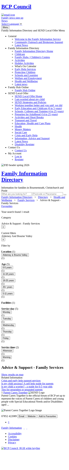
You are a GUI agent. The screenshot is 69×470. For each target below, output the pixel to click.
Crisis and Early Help (26, 135)
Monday (6, 312)
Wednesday (8, 325)
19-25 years (8, 280)
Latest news (21, 84)
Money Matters (23, 129)
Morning (6, 357)
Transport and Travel (26, 120)
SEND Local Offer (36, 119)
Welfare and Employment (28, 78)
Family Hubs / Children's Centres (32, 57)
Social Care (21, 132)
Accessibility (15, 433)
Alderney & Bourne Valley (15, 255)
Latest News (21, 45)
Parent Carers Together (15, 392)
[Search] (65, 194)
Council (16, 7)
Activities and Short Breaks (29, 117)
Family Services (26, 200)
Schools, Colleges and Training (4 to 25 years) (39, 111)
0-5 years (7, 267)
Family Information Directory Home (34, 51)
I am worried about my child (30, 99)
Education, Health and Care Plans (32, 123)
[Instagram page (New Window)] (26, 427)
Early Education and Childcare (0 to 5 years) (38, 108)
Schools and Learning (26, 75)
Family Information (11, 427)
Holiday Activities (24, 63)
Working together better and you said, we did (38, 105)
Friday (6, 338)
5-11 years (8, 293)
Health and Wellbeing (26, 81)
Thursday (7, 331)
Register (19, 159)
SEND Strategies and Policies (30, 102)
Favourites (6, 206)
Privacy (12, 442)
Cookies (12, 436)
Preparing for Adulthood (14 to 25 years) (36, 114)
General (35, 41)
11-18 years (8, 274)
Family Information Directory (30, 66)
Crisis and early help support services (21, 380)
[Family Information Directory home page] (20, 448)
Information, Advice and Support (32, 138)
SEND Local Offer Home (28, 96)
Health (18, 126)
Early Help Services (25, 69)
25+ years (7, 287)
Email (21, 416)
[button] (34, 211)
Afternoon (7, 350)
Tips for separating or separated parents (22, 389)
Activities (20, 60)
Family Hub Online (21, 89)
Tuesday (7, 318)
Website (32, 416)
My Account (15, 156)
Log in (18, 156)
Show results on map (12, 374)
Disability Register (24, 144)
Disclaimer (13, 439)
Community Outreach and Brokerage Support (39, 42)
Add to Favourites (47, 416)
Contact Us (17, 149)
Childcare (20, 54)
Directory (43, 197)
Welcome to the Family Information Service (38, 39)
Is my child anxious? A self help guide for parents (27, 383)
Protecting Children (25, 72)
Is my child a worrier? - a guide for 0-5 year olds (26, 386)
